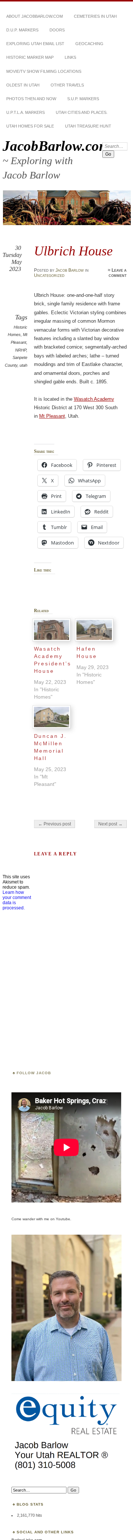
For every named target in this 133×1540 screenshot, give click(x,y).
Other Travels (67, 85)
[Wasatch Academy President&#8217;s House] (51, 630)
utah (23, 365)
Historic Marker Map (30, 57)
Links (70, 57)
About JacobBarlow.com (34, 16)
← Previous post (54, 824)
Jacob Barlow (69, 270)
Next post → (110, 824)
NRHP (20, 350)
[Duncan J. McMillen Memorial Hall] (51, 717)
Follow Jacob (34, 1073)
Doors (57, 30)
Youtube (63, 1219)
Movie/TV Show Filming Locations (43, 71)
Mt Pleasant (52, 416)
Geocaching (89, 43)
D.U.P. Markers (22, 30)
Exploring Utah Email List (35, 43)
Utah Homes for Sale (30, 126)
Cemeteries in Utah (95, 16)
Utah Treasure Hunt (88, 126)
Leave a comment (118, 273)
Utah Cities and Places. (82, 112)
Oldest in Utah (23, 85)
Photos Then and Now (31, 98)
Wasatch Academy (94, 399)
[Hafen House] (94, 630)
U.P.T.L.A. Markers (25, 112)
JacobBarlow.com (56, 146)
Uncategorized (49, 275)
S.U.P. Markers (83, 98)
